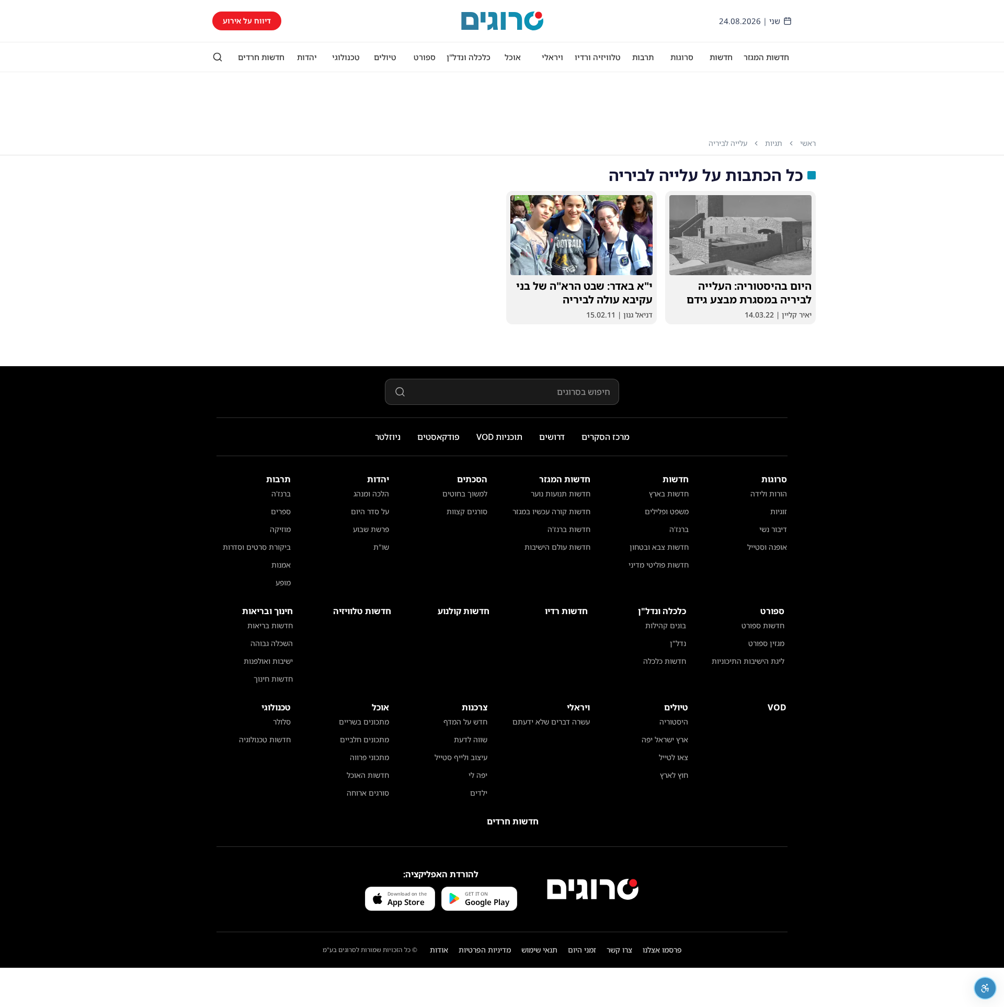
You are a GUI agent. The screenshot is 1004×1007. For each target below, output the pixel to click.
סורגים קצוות (467, 511)
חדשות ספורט (762, 625)
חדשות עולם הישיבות (557, 547)
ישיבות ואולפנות (268, 661)
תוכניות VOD (499, 437)
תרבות (643, 57)
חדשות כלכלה (664, 661)
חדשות (721, 57)
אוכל (513, 57)
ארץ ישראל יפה (665, 739)
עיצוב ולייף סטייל (461, 757)
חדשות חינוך (273, 679)
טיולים (385, 57)
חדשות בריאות (270, 625)
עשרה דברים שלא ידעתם (551, 722)
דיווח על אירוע (247, 21)
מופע (283, 582)
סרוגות (681, 57)
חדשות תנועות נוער (560, 494)
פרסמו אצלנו (662, 950)
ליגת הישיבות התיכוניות (748, 661)
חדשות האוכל (368, 775)
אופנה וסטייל (767, 547)
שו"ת (381, 547)
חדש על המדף (465, 722)
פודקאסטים (438, 437)
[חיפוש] (217, 57)
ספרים (281, 511)
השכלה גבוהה (271, 643)
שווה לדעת (470, 739)
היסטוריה (673, 722)
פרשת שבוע (371, 529)
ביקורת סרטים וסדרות (257, 547)
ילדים (478, 793)
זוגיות (778, 511)
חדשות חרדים (261, 57)
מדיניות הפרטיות (485, 950)
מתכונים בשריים (364, 722)
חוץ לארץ (674, 775)
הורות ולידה (768, 494)
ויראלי (552, 57)
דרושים (552, 437)
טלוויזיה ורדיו (598, 57)
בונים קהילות (665, 625)
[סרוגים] (592, 889)
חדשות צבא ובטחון (659, 547)
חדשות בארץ (669, 494)
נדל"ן (678, 643)
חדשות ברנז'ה (568, 529)
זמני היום (582, 950)
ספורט (425, 57)
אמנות (281, 565)
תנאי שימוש (539, 950)
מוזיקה (280, 529)
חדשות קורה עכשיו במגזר (551, 511)
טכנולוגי (346, 57)
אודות (439, 950)
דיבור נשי (773, 529)
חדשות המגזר (766, 57)
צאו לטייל (673, 757)
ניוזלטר (388, 437)
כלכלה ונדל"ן (468, 57)
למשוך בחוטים (464, 494)
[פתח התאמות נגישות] (985, 988)
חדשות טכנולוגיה (265, 739)
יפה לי (478, 775)
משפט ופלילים (667, 511)
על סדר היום (370, 511)
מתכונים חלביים (364, 739)
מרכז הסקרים (605, 437)
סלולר (282, 722)
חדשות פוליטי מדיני (659, 565)
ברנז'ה (679, 529)
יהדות (307, 57)
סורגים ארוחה (368, 793)
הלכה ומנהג (371, 494)
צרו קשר (619, 950)
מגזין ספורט (766, 643)
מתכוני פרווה (369, 757)
